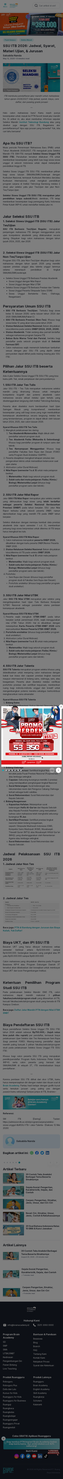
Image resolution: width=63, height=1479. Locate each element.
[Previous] (52, 770)
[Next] (58, 770)
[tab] (3, 770)
